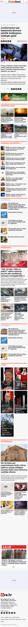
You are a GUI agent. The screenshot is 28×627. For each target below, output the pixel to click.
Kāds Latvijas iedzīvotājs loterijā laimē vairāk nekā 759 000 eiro (15, 163)
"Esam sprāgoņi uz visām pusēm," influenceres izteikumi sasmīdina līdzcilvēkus (15, 173)
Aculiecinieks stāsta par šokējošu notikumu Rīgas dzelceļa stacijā (15, 158)
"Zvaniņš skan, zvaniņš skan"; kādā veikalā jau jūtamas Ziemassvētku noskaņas (15, 190)
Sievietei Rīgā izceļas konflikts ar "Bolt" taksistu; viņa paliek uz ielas (20, 299)
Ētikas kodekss (18, 619)
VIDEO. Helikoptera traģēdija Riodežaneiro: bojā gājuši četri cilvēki (6, 135)
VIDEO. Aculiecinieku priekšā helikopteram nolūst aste (20, 135)
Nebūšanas (12, 25)
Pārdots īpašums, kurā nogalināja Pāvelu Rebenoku (15, 168)
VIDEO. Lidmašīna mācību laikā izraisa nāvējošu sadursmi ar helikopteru (7, 120)
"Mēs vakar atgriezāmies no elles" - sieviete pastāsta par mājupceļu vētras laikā (19, 316)
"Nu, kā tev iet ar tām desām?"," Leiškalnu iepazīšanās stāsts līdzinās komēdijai (14, 179)
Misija (10, 617)
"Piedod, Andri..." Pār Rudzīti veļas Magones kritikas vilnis (15, 184)
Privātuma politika (15, 617)
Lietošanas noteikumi (5, 619)
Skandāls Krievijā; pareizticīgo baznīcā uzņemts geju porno (14, 154)
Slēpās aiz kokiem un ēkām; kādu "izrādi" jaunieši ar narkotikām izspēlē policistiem (15, 149)
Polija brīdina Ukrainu (15, 212)
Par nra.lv (2, 617)
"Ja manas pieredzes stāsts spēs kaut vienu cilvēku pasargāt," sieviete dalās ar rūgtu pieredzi (7, 316)
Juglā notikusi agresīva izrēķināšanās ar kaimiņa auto (5, 299)
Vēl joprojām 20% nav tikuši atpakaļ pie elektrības (17, 229)
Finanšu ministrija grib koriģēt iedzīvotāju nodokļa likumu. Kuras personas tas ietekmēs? (20, 495)
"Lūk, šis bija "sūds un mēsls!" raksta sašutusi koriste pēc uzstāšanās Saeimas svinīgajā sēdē (11, 272)
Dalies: (8, 89)
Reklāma (6, 617)
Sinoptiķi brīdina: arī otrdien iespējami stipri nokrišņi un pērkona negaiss (20, 512)
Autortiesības (12, 619)
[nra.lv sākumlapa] (5, 1)
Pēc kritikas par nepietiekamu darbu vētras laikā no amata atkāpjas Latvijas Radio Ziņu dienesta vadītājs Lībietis (17, 206)
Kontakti (2, 621)
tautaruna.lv (3, 38)
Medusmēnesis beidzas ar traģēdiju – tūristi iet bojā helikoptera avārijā (20, 120)
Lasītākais (5, 200)
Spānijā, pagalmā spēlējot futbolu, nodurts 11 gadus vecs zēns (15, 195)
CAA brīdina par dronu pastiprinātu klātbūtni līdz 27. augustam (16, 222)
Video (3, 365)
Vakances (24, 619)
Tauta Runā (6, 25)
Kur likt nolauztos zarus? (16, 237)
